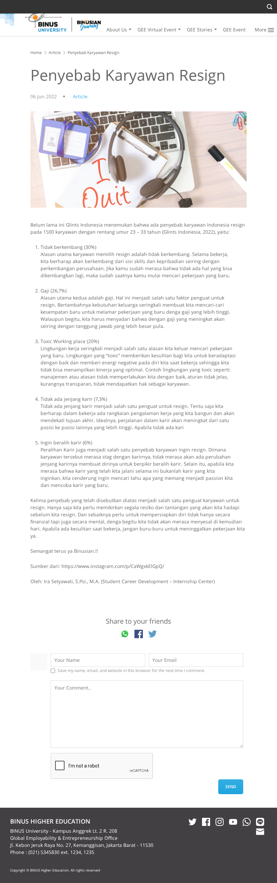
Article (55, 52)
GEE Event (234, 29)
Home (36, 52)
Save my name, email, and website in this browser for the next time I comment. (131, 671)
